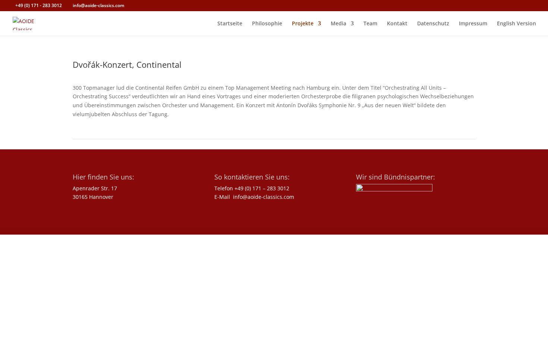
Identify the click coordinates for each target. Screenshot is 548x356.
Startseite (229, 24)
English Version (516, 24)
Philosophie (267, 24)
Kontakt (397, 24)
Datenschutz (433, 24)
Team (370, 24)
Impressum (473, 24)
